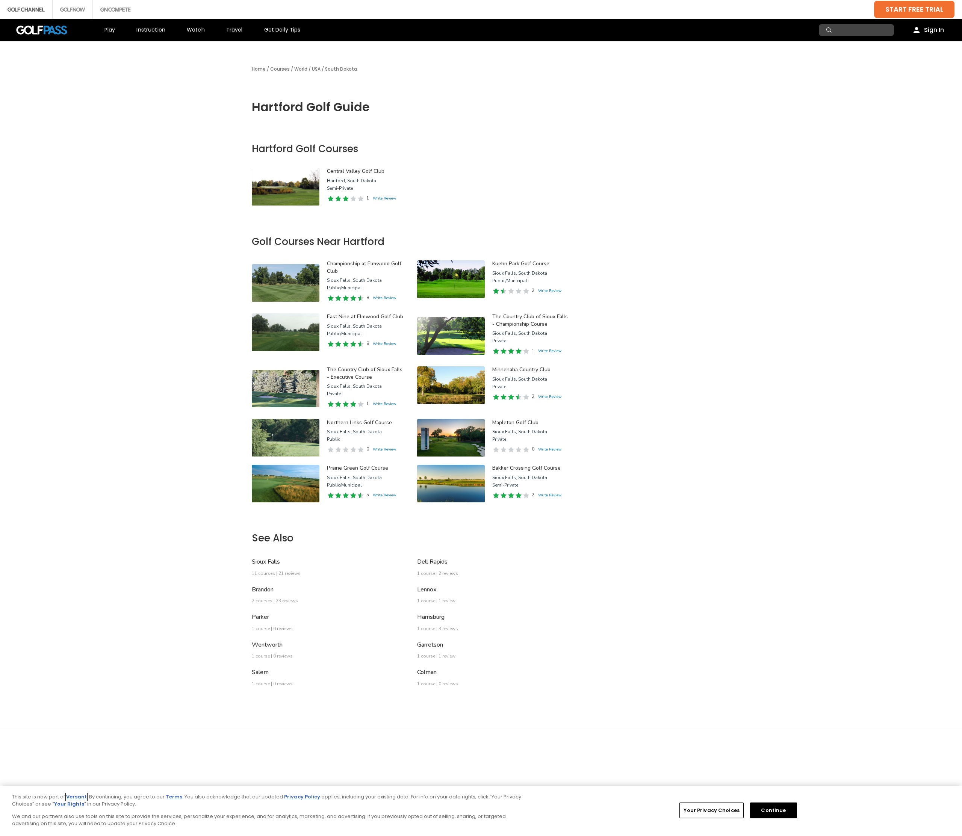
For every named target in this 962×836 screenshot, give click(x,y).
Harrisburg (431, 617)
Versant (76, 796)
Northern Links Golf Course (359, 422)
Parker (260, 617)
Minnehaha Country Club (521, 369)
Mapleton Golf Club (515, 422)
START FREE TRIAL (914, 9)
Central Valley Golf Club (355, 171)
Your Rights (69, 803)
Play (109, 29)
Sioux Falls (266, 562)
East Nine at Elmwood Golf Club (365, 316)
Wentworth (267, 645)
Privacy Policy (302, 796)
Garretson (430, 645)
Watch (196, 29)
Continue (773, 810)
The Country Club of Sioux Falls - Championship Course (530, 320)
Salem (260, 672)
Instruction (150, 29)
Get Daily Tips (282, 29)
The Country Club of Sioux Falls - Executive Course (364, 373)
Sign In (934, 30)
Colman (427, 672)
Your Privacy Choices (712, 810)
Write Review (384, 198)
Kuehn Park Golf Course (520, 263)
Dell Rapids (432, 562)
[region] (481, 811)
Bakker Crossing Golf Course (526, 468)
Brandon (263, 589)
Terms (174, 796)
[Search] (829, 30)
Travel (234, 29)
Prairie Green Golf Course (357, 468)
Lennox (426, 589)
